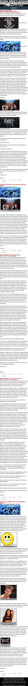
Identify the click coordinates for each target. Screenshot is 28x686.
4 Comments (13, 256)
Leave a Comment (16, 12)
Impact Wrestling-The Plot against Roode (10, 254)
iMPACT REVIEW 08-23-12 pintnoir (8, 11)
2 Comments (14, 186)
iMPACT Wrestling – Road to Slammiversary (11, 378)
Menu (14, 8)
